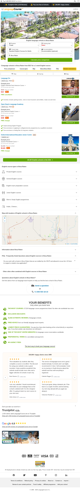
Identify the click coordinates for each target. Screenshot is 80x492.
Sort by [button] (41, 74)
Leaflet (67, 244)
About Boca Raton (45, 68)
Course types (24, 68)
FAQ (57, 68)
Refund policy (29, 480)
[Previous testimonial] (5, 377)
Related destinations (70, 68)
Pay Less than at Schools (41, 4)
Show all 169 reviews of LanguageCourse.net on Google (20, 426)
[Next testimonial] (75, 377)
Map (34, 68)
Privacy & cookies (40, 480)
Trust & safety (37, 484)
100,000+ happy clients (62, 4)
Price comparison (9, 68)
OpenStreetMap (74, 244)
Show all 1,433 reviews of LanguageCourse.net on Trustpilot (21, 416)
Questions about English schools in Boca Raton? (19, 278)
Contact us (58, 480)
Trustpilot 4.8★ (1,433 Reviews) (17, 4)
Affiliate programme (49, 484)
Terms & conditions (17, 480)
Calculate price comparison (40, 60)
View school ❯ (70, 96)
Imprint (66, 480)
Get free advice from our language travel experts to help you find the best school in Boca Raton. (32, 280)
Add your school (62, 484)
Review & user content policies (21, 484)
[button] (1, 1)
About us (50, 480)
